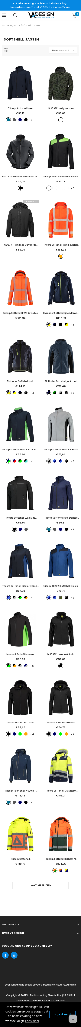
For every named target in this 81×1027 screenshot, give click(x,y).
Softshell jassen (30, 25)
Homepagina (9, 25)
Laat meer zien (40, 885)
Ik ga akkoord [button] (62, 1014)
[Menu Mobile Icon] (4, 15)
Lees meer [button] (32, 1021)
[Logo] (41, 15)
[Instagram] (14, 955)
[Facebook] (5, 955)
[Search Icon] (15, 15)
